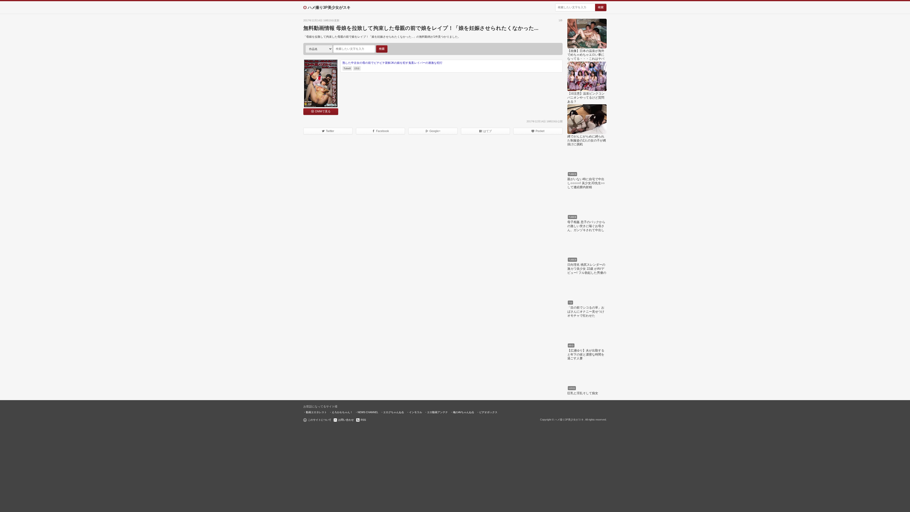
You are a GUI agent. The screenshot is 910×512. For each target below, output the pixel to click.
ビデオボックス (488, 412)
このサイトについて (319, 419)
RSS (363, 419)
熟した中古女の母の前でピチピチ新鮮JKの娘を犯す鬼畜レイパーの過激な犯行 (392, 62)
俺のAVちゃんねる (463, 412)
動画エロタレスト (316, 412)
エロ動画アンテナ (437, 412)
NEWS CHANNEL (368, 412)
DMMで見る (323, 111)
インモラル (415, 412)
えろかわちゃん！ (342, 412)
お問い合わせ (346, 419)
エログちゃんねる (393, 412)
